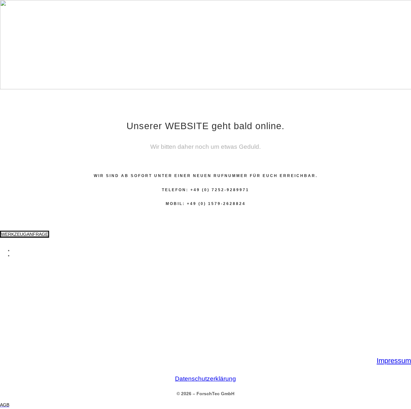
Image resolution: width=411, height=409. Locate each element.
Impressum (394, 361)
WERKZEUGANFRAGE (24, 234)
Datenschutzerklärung (205, 378)
